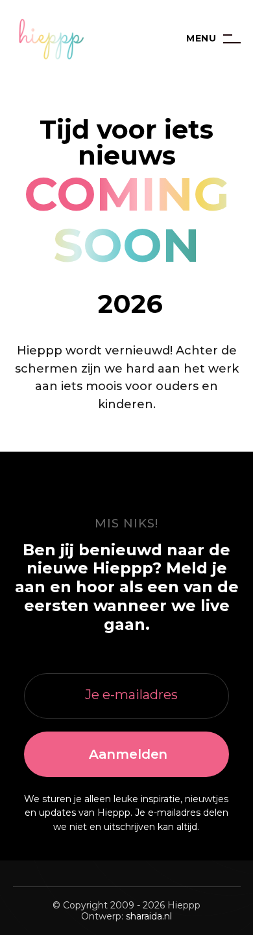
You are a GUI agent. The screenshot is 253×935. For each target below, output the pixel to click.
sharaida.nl (149, 916)
